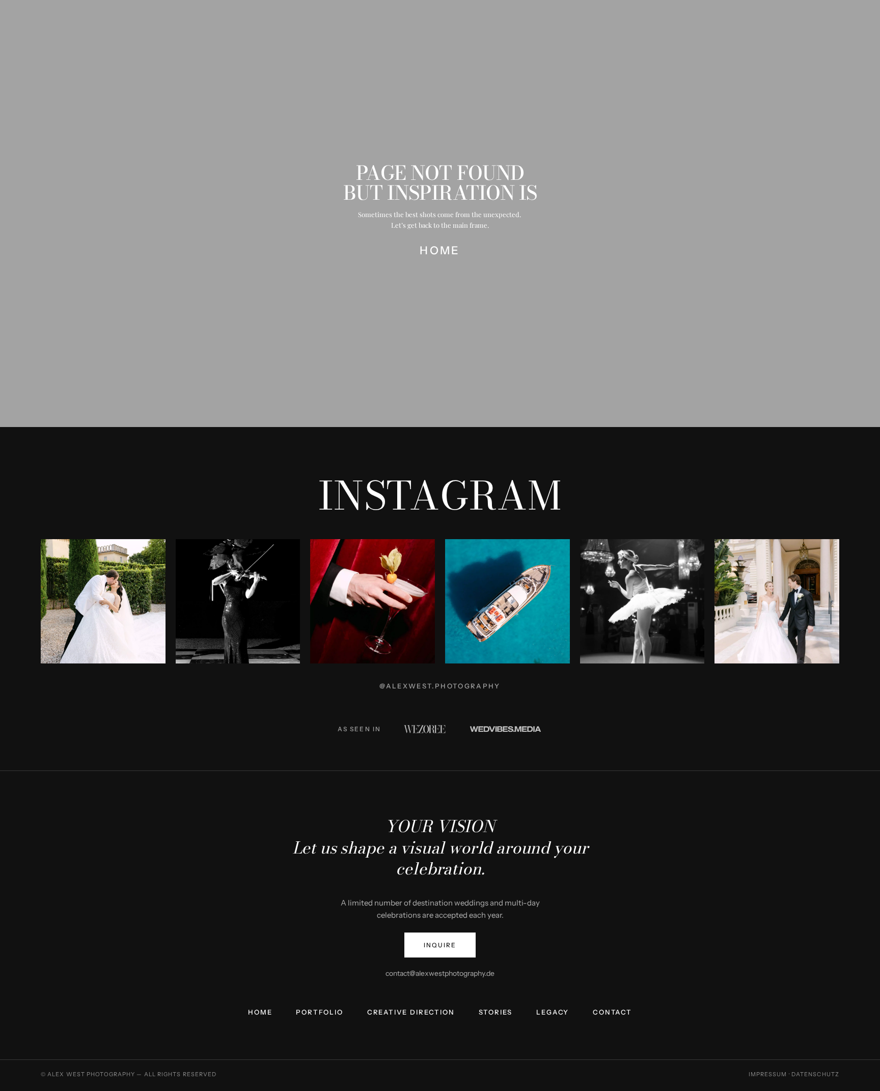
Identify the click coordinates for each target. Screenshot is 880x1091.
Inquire (440, 945)
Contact (612, 1012)
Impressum (768, 1074)
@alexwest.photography (439, 686)
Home (260, 1012)
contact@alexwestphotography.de (440, 973)
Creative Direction (411, 1012)
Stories (496, 1012)
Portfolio (319, 1012)
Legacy (552, 1012)
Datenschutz (815, 1074)
